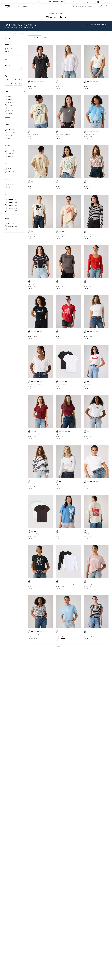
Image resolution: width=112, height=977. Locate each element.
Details (64, 1)
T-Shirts (7, 51)
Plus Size (7, 53)
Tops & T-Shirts (8, 48)
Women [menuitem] (25, 6)
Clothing (51, 13)
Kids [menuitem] (31, 6)
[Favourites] (101, 6)
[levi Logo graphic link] (7, 6)
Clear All (44, 37)
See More (7, 117)
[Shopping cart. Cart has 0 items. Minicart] (106, 6)
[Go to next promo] (73, 1)
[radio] (29, 81)
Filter (9, 33)
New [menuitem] (14, 6)
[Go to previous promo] (38, 1)
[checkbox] (7, 69)
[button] (15, 38)
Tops (6, 49)
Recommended (18, 33)
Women (54, 13)
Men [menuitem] (19, 6)
